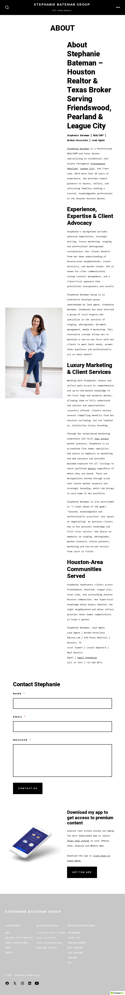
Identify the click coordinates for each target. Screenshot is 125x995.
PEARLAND (72, 957)
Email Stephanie (87, 657)
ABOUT (8, 947)
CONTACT (9, 952)
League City (87, 168)
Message (22, 740)
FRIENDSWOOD (74, 932)
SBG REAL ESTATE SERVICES (19, 938)
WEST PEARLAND (75, 947)
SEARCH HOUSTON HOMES (16, 943)
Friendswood (97, 163)
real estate (101, 438)
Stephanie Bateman (78, 148)
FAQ (69, 962)
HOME (7, 932)
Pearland (72, 168)
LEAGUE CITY (74, 938)
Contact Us (27, 788)
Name (19, 693)
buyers (92, 468)
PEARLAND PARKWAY (77, 943)
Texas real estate (78, 840)
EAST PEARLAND (75, 952)
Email (19, 717)
